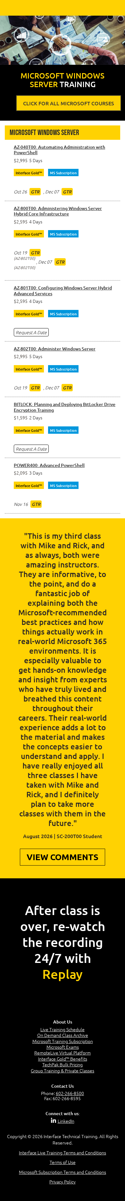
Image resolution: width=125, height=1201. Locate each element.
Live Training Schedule (62, 1029)
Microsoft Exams (62, 1047)
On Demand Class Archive (62, 1035)
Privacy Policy (62, 1181)
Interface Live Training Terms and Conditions (62, 1152)
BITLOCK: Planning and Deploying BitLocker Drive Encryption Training (64, 407)
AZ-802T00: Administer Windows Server (55, 349)
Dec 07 (52, 191)
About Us (62, 1022)
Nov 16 (21, 504)
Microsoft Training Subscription (62, 1041)
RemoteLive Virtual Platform (62, 1052)
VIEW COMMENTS (62, 857)
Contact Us (62, 1086)
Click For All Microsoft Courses (68, 103)
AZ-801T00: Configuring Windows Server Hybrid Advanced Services (63, 290)
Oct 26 (20, 191)
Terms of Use (63, 1162)
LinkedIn (66, 1121)
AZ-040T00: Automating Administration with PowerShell (59, 149)
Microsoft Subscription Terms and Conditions (62, 1172)
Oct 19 (20, 252)
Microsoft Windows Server (44, 132)
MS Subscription (63, 173)
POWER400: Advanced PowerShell (49, 465)
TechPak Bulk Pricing (62, 1064)
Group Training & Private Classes (62, 1070)
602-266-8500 (70, 1093)
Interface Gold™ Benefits (62, 1058)
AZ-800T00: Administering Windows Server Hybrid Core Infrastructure (58, 211)
